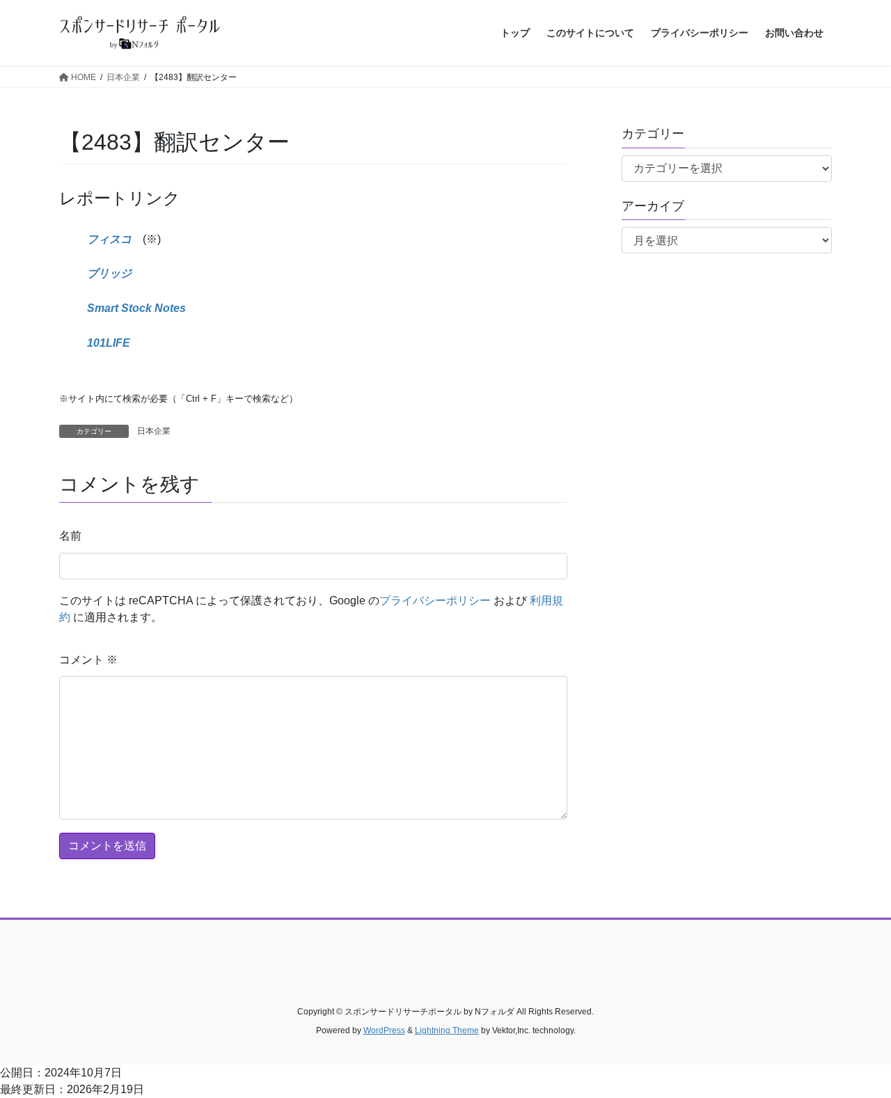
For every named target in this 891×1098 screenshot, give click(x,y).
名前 (70, 536)
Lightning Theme (447, 1030)
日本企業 (154, 431)
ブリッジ (109, 273)
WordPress (384, 1030)
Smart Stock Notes (136, 308)
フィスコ (109, 239)
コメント (88, 660)
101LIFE (108, 343)
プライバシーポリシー (435, 600)
